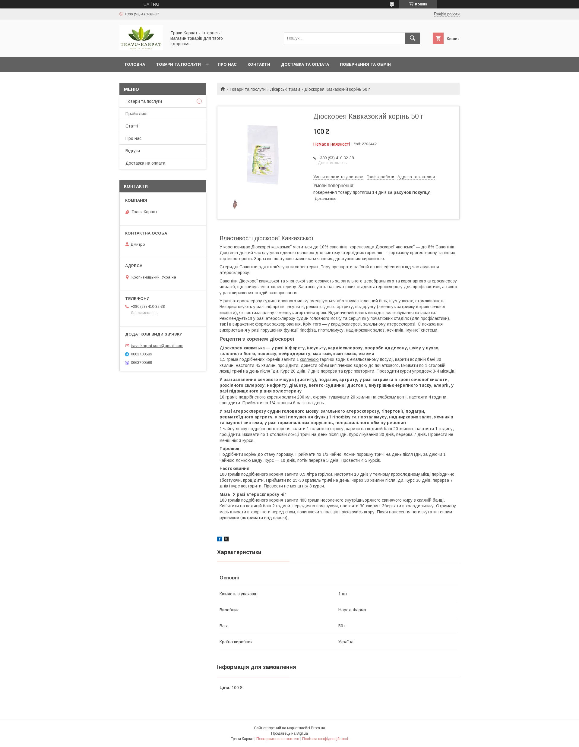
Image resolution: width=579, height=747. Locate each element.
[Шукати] (412, 38)
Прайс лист (136, 113)
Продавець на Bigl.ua (289, 733)
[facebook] (219, 539)
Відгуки (132, 150)
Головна (135, 64)
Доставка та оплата (305, 64)
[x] (226, 539)
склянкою (309, 359)
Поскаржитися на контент (277, 739)
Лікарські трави (285, 89)
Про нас (227, 64)
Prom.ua (318, 728)
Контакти (259, 64)
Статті (131, 126)
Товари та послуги (178, 64)
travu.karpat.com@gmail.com (157, 345)
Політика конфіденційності (325, 739)
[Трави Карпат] (141, 48)
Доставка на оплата (145, 163)
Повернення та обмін (365, 64)
